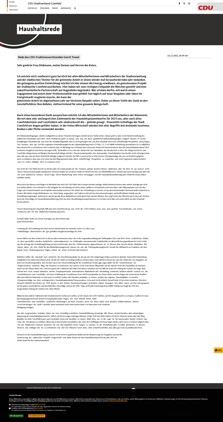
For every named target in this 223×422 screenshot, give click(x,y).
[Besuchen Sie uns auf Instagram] (189, 4)
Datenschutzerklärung (118, 401)
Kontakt (12, 2)
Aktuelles (32, 8)
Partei (55, 8)
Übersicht (40, 405)
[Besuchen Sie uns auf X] (184, 4)
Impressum (13, 6)
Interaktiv (66, 8)
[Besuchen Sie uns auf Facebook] (179, 4)
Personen (44, 8)
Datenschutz (13, 10)
